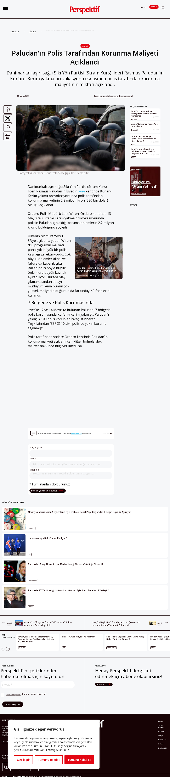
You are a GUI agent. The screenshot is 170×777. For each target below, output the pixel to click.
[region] (54, 744)
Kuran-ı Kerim (104, 96)
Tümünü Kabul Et (79, 760)
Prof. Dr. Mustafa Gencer (138, 194)
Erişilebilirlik (162, 748)
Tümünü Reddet (49, 760)
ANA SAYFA (15, 31)
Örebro (81, 191)
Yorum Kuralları (161, 726)
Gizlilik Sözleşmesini (13, 695)
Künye (160, 721)
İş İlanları (161, 744)
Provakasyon (114, 96)
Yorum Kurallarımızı (76, 433)
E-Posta (32, 458)
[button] (5, 8)
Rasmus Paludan (126, 96)
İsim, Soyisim (35, 447)
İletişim (160, 735)
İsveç (96, 96)
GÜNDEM (32, 31)
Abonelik (154, 7)
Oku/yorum (135, 169)
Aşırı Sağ (85, 46)
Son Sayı (143, 7)
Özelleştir (23, 760)
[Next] (8, 649)
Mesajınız (34, 469)
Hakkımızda (162, 740)
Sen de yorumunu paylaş (44, 490)
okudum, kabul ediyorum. (26, 694)
